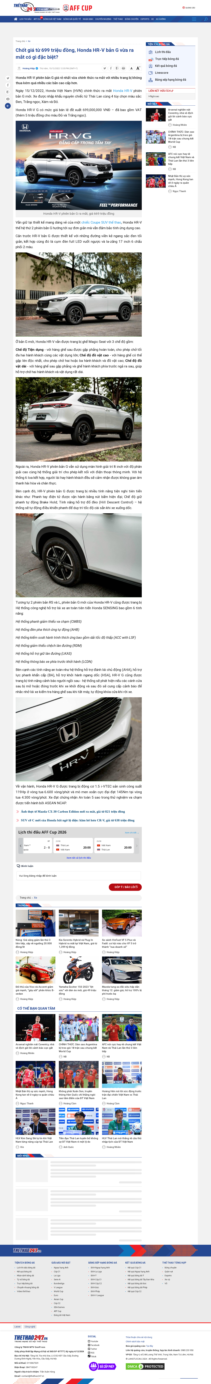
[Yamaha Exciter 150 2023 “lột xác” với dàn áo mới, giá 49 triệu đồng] (79, 970)
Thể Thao (118, 19)
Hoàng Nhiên (27, 1053)
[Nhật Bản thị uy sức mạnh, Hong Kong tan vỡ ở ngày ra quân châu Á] (35, 1074)
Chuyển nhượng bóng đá (28, 1287)
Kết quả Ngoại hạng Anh (139, 1271)
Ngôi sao (154, 96)
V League (58, 1287)
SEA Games (59, 1307)
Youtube (94, 1341)
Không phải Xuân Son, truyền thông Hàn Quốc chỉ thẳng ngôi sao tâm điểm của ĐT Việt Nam (77, 1095)
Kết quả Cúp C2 (134, 1291)
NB (65, 1056)
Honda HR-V (122, 91)
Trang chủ (20, 41)
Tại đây (149, 1346)
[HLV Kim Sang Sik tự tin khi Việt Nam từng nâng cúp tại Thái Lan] (35, 1121)
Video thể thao (23, 1291)
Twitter (93, 1349)
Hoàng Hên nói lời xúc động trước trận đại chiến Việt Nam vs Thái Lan (121, 1095)
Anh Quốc (68, 1147)
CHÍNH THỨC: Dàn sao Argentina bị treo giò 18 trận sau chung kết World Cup (78, 1048)
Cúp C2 (57, 1303)
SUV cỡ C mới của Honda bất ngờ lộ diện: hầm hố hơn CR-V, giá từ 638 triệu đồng (78, 820)
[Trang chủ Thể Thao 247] (15, 19)
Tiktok (93, 1356)
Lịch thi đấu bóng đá (26, 1268)
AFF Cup (57, 1311)
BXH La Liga (96, 1271)
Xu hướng (161, 19)
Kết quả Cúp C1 (134, 1268)
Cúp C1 (57, 1271)
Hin (22, 1147)
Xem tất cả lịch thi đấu (79, 857)
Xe (152, 19)
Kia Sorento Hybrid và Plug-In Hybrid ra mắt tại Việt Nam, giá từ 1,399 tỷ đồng (78, 943)
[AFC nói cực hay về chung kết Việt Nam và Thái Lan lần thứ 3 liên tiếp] (122, 1027)
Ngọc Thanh (26, 1103)
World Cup (58, 1291)
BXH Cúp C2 (96, 1283)
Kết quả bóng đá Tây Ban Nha (141, 1279)
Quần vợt (169, 1271)
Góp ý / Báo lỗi (125, 887)
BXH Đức (95, 1287)
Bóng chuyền (131, 19)
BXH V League (97, 1295)
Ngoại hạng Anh (61, 1268)
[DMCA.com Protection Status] (146, 1366)
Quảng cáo (190, 8)
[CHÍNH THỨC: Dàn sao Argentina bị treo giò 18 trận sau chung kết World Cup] (79, 1027)
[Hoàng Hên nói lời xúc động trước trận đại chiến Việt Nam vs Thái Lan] (122, 1074)
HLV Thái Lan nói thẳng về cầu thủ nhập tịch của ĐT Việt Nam (121, 1140)
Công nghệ (30, 1326)
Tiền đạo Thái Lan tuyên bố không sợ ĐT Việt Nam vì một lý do (78, 1140)
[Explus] (79, 872)
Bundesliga (59, 1283)
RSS (92, 1353)
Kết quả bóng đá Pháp (137, 1287)
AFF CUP (37, 19)
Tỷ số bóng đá (23, 1279)
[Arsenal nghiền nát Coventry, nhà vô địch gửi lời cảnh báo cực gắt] (35, 1027)
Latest (17, 1326)
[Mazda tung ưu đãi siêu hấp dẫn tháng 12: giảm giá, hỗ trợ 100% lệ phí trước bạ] (122, 970)
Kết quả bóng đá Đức (137, 1283)
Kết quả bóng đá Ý (136, 1275)
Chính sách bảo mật (135, 1341)
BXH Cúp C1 (96, 1279)
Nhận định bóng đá (25, 1275)
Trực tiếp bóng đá (24, 1283)
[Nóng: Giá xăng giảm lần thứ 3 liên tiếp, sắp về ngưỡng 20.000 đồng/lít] (35, 923)
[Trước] (20, 846)
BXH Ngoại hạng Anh (100, 1268)
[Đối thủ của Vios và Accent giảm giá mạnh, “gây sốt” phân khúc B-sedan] (35, 970)
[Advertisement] (105, 29)
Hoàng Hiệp (26, 952)
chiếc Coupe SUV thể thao (101, 222)
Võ (166, 1283)
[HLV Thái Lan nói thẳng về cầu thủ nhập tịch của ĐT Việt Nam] (122, 1121)
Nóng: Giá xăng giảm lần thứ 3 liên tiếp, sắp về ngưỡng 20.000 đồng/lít (34, 943)
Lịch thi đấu (25, 19)
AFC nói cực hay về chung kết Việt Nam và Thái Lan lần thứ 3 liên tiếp (121, 1048)
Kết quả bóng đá (24, 1271)
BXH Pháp (95, 1291)
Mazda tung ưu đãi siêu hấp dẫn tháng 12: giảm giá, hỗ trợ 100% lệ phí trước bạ (122, 990)
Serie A (57, 1279)
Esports (145, 19)
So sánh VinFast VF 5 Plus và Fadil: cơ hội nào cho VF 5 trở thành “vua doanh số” (119, 943)
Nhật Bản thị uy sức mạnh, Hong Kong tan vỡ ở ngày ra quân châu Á (35, 1095)
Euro (56, 1295)
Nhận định (88, 19)
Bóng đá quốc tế (72, 19)
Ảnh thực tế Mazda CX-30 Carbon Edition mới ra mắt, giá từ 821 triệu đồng (73, 811)
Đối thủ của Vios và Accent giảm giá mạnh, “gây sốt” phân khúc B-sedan (35, 990)
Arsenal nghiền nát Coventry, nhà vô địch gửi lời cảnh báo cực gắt (35, 1046)
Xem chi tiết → (132, 832)
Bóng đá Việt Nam (52, 19)
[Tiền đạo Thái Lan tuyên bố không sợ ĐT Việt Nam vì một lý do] (79, 1121)
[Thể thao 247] (36, 8)
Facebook (94, 1345)
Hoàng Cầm (69, 1103)
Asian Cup (58, 1299)
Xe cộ (167, 1279)
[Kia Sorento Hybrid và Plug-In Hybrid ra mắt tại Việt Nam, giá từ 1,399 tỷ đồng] (79, 923)
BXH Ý (93, 1275)
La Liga (57, 1275)
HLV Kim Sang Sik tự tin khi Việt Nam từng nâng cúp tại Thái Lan (34, 1140)
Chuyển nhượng (103, 19)
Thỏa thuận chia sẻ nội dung (139, 1337)
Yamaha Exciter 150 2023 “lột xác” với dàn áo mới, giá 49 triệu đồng (77, 990)
